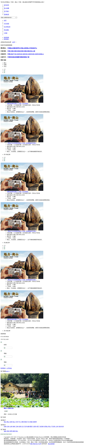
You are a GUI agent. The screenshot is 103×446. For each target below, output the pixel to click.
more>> (8, 371)
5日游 (24, 51)
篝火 (16, 431)
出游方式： (4, 57)
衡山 (23, 48)
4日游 (21, 51)
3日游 (18, 51)
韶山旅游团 (51, 443)
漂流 (8, 431)
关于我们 (6, 11)
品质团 (16, 57)
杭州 (62, 426)
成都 (28, 426)
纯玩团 (12, 57)
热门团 (27, 57)
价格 (5, 64)
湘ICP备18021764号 (35, 443)
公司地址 (9, 368)
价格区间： (4, 54)
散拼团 (23, 57)
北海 (8, 426)
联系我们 (6, 39)
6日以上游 (32, 51)
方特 (30, 48)
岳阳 (25, 48)
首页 (5, 20)
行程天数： (4, 51)
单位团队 (6, 30)
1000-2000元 (35, 54)
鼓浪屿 (42, 426)
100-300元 (17, 54)
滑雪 (11, 431)
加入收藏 (6, 8)
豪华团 (20, 57)
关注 (5, 66)
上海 (56, 426)
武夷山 (46, 426)
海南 (14, 426)
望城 (25, 422)
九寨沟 (35, 426)
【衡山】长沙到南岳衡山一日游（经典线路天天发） (22, 143)
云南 (11, 426)
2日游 (14, 51)
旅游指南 (6, 37)
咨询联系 (6, 14)
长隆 (19, 426)
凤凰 (14, 48)
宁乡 (28, 422)
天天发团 (6, 23)
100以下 (12, 54)
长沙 (20, 48)
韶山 (11, 48)
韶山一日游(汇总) (9, 408)
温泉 (5, 431)
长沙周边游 (7, 26)
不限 (8, 48)
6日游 (27, 51)
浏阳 (22, 422)
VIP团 (5, 33)
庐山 (35, 48)
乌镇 (59, 426)
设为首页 (6, 5)
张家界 (17, 48)
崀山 (28, 48)
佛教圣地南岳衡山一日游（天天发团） (18, 103)
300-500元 (23, 54)
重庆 (31, 426)
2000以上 (41, 54)
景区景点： (4, 48)
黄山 (49, 426)
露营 (14, 431)
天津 (25, 426)
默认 (5, 63)
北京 (22, 426)
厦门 (38, 426)
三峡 (16, 426)
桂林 (33, 48)
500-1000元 (29, 54)
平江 (19, 422)
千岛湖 (53, 426)
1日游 (11, 51)
